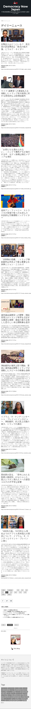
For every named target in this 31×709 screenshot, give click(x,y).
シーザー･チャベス (7, 698)
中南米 (22, 691)
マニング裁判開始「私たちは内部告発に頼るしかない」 (15, 611)
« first (3, 590)
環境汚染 (20, 689)
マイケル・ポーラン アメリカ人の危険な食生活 (14, 613)
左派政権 (26, 691)
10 (15, 592)
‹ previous (10, 590)
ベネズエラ (18, 691)
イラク (21, 700)
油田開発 (16, 689)
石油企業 (25, 689)
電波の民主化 (17, 695)
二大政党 (22, 696)
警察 (6, 696)
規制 (14, 691)
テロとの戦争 (8, 700)
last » (9, 594)
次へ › (16, 624)
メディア (9, 695)
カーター (16, 688)
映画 (2, 698)
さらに (15, 628)
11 (20, 592)
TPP (22, 695)
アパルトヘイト (4, 688)
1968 (5, 693)
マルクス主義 (4, 691)
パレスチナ (25, 688)
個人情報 (25, 695)
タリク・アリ (9, 691)
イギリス (8, 693)
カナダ (20, 698)
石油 (2, 693)
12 (25, 592)
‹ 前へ (3, 624)
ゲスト (20, 688)
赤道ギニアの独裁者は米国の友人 (11, 610)
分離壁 (8, 689)
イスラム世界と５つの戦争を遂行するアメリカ (14, 617)
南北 (12, 700)
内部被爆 (24, 700)
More (2, 702)
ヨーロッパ (13, 693)
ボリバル (13, 698)
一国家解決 (3, 689)
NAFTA (26, 698)
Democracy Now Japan (15, 8)
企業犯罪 (27, 696)
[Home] (15, 2)
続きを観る (3, 631)
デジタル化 (25, 693)
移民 (15, 700)
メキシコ (3, 700)
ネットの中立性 (4, 695)
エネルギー (12, 689)
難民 (18, 700)
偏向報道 (15, 696)
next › (3, 594)
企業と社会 (10, 696)
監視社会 (3, 696)
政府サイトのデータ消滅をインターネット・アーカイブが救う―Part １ (16, 615)
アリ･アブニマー (11, 688)
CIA (17, 698)
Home (2, 20)
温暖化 (19, 696)
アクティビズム (19, 693)
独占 (13, 695)
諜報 (23, 698)
